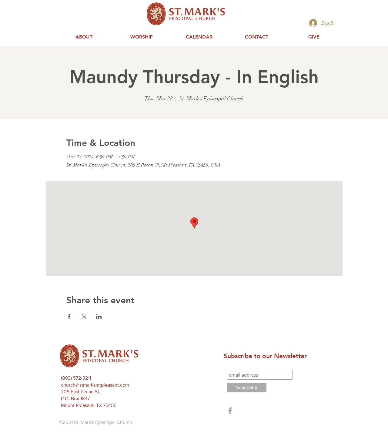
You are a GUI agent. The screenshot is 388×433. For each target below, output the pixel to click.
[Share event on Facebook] (69, 316)
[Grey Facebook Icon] (230, 410)
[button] (84, 37)
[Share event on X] (84, 316)
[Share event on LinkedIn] (99, 316)
